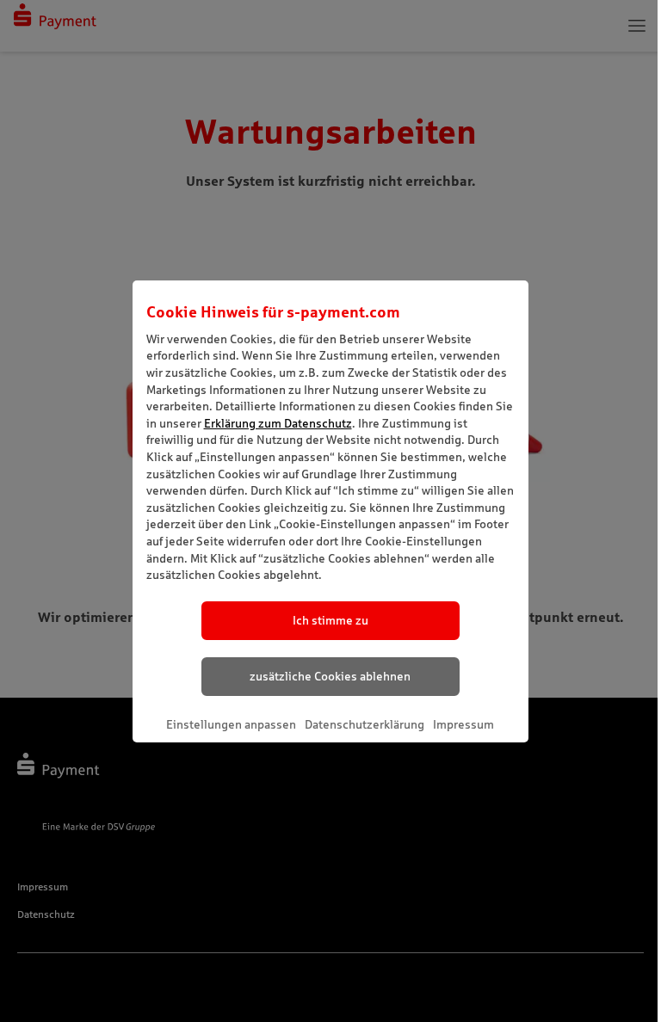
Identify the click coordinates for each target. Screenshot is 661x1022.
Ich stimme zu (330, 620)
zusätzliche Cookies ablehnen (330, 676)
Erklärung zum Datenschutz (278, 423)
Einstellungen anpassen (231, 724)
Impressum (463, 724)
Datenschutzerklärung (364, 724)
